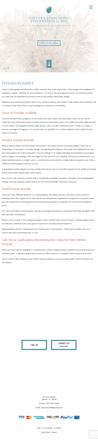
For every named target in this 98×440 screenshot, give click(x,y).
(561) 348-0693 (49, 43)
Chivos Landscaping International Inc (49, 19)
